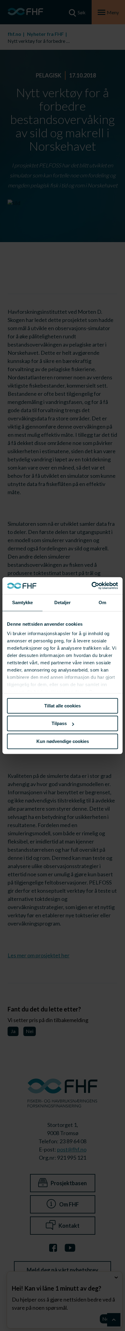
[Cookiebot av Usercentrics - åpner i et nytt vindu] (91, 586)
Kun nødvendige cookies (62, 741)
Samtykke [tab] (22, 602)
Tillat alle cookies (62, 705)
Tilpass (59, 723)
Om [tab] (102, 602)
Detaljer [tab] (62, 602)
